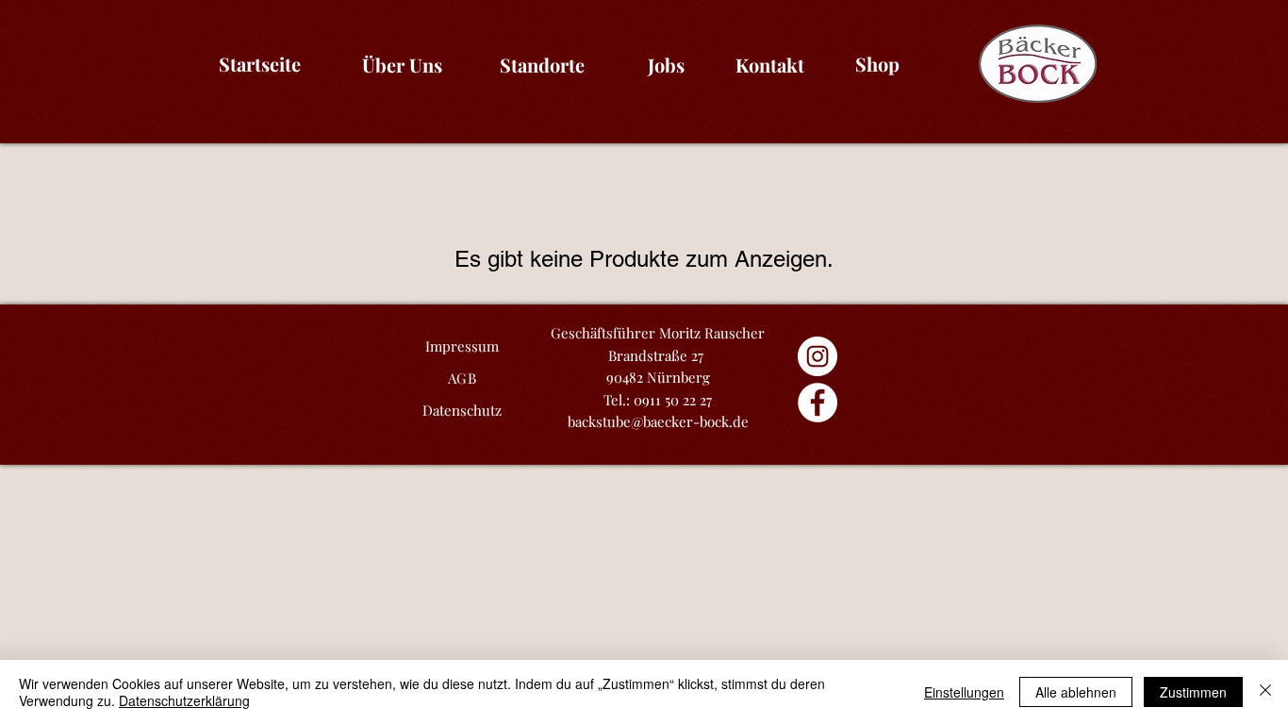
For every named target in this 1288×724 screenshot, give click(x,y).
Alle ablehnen (1075, 692)
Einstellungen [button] (964, 692)
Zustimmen (1193, 692)
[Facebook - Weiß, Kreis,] (817, 402)
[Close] (1265, 692)
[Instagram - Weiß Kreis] (817, 356)
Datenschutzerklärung (184, 700)
